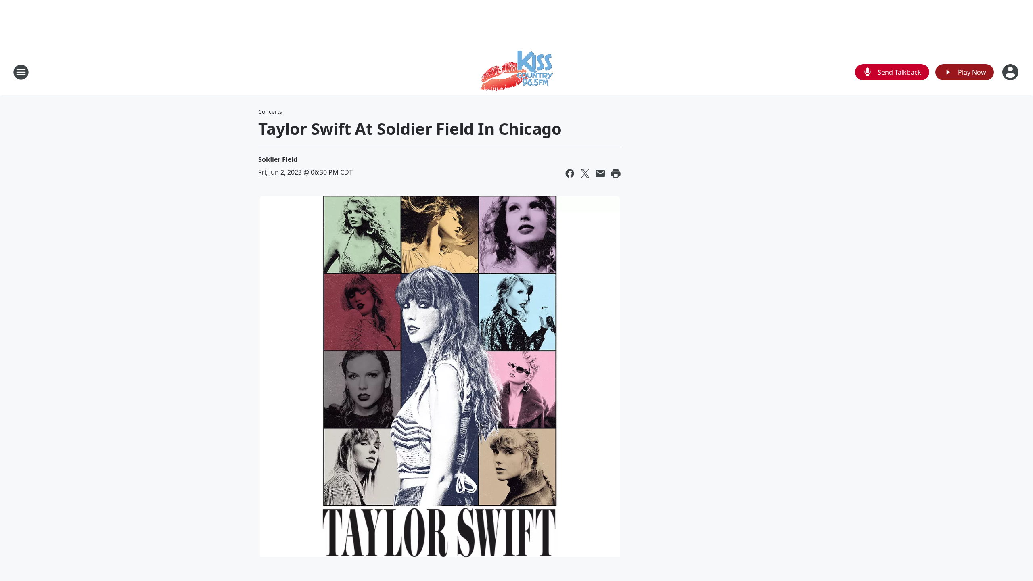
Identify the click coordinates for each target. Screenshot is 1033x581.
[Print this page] (615, 173)
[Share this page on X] (585, 173)
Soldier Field (277, 159)
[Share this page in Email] (600, 173)
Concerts (270, 111)
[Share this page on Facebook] (569, 173)
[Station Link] (517, 72)
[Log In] (1011, 72)
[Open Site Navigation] (21, 72)
